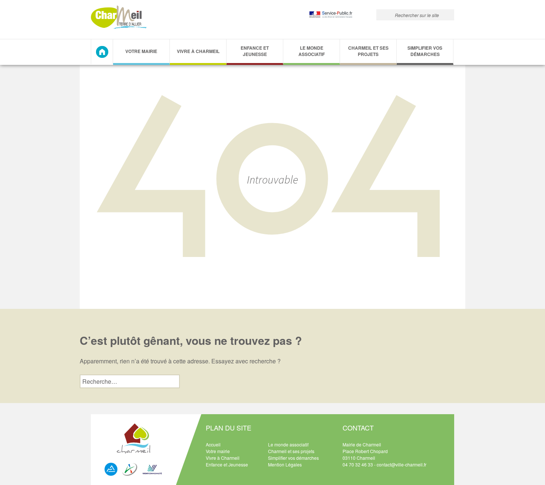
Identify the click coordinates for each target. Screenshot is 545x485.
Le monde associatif (311, 50)
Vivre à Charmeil (198, 51)
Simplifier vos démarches (424, 50)
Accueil (213, 444)
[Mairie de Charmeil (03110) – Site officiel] (118, 17)
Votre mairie (218, 451)
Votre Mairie (141, 51)
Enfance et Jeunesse (255, 50)
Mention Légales (285, 464)
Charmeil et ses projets (368, 50)
